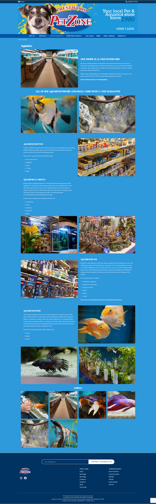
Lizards (111, 479)
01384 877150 (132, 2)
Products (121, 36)
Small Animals (109, 36)
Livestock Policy (114, 474)
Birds (99, 36)
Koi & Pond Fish (114, 471)
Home (22, 2)
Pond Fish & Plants (73, 36)
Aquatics (24, 39)
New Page (83, 474)
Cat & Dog (90, 36)
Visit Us (32, 36)
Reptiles (42, 36)
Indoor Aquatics (56, 36)
